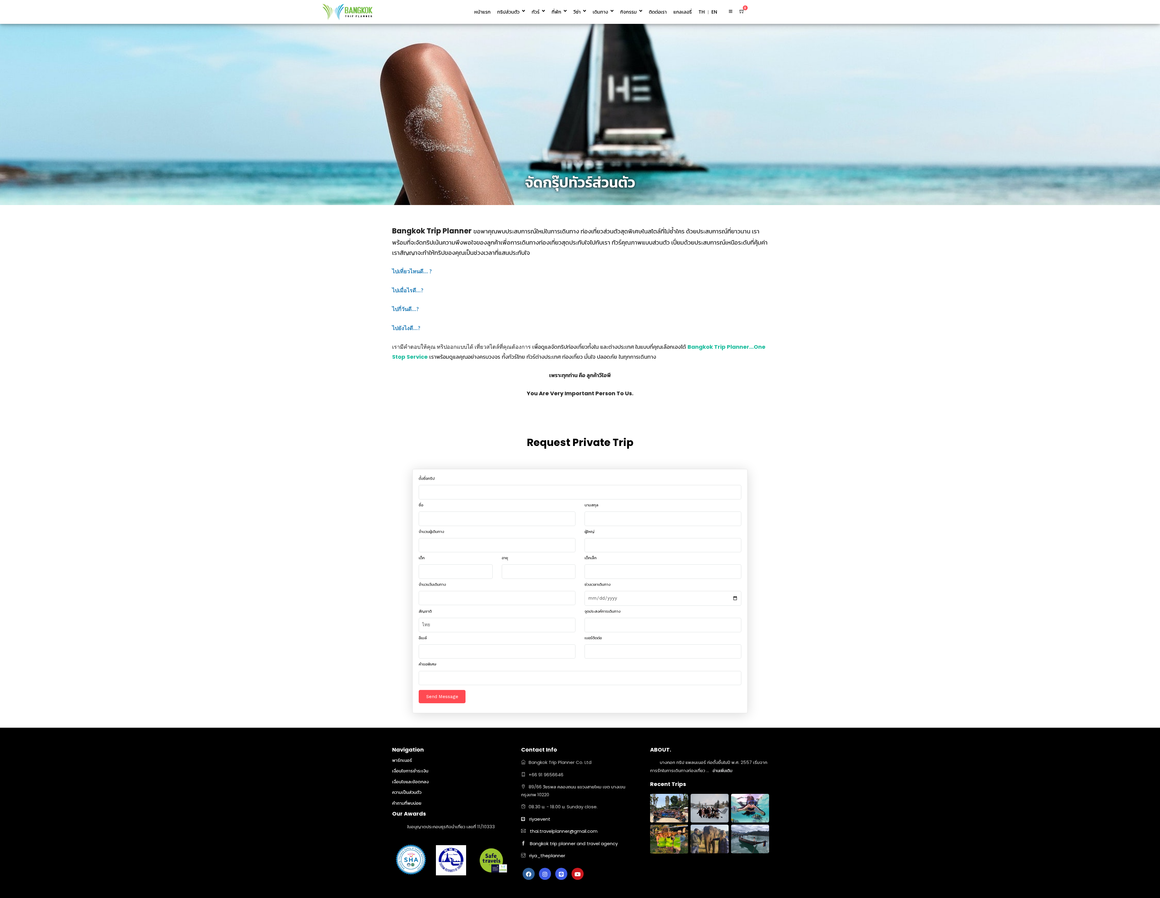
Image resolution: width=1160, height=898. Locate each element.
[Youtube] (578, 874)
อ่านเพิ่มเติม (722, 771)
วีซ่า (577, 11)
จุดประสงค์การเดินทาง (602, 611)
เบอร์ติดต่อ (593, 638)
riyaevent (539, 819)
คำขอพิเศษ (427, 664)
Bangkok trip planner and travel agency (574, 843)
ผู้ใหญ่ (589, 531)
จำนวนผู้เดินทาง (431, 531)
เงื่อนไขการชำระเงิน (410, 771)
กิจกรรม (628, 11)
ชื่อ (421, 505)
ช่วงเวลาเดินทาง (598, 584)
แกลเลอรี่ (682, 11)
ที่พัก (556, 11)
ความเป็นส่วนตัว (406, 792)
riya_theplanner (546, 855)
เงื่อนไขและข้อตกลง (410, 781)
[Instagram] (545, 874)
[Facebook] (529, 874)
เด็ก (422, 558)
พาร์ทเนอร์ (402, 760)
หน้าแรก (482, 11)
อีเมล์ (423, 638)
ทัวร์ (536, 11)
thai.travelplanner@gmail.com (564, 831)
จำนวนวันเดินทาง (432, 584)
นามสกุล (591, 505)
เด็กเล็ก (591, 558)
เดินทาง (600, 11)
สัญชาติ (425, 611)
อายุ (505, 558)
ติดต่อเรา (658, 11)
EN (714, 11)
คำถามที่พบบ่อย (406, 803)
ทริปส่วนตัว (508, 11)
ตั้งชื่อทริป (427, 478)
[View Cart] (741, 11)
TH (701, 11)
